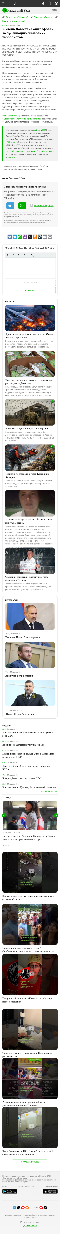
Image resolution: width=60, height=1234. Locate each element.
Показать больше (30, 1162)
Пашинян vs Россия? (43, 17)
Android (36, 130)
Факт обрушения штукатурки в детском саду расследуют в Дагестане (29, 381)
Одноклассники (46, 151)
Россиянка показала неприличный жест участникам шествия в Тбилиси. (23, 1103)
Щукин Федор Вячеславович (20, 714)
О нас (4, 1187)
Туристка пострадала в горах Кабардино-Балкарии (27, 475)
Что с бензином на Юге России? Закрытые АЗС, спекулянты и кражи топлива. (28, 1152)
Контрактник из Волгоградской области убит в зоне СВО (27, 734)
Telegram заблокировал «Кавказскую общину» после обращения (27, 1000)
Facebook (10, 151)
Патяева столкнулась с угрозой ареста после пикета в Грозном (29, 521)
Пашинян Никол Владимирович (22, 637)
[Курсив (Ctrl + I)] (13, 255)
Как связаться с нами (25, 1187)
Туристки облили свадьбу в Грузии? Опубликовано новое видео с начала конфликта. (28, 949)
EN (9, 3)
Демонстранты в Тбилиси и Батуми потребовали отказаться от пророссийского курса (29, 837)
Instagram (20, 151)
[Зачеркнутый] (24, 255)
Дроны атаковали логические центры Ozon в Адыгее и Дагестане (29, 335)
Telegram (11, 142)
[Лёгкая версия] (15, 3)
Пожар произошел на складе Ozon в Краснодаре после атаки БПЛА (28, 755)
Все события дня (49, 792)
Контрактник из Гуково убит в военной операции (29, 787)
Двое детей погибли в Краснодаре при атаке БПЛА (26, 767)
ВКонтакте (32, 151)
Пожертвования (51, 1187)
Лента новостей (18, 21)
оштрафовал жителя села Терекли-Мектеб (21, 119)
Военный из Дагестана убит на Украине (26, 428)
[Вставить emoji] (31, 255)
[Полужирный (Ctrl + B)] (7, 255)
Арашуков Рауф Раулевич (19, 675)
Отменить (30, 290)
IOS (43, 130)
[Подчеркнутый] (19, 255)
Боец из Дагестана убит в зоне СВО (21, 778)
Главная (5, 21)
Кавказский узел (10, 116)
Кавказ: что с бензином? (16, 17)
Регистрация (30, 283)
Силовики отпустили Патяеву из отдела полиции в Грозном (26, 578)
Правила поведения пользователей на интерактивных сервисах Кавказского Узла (30, 1216)
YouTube (11, 157)
